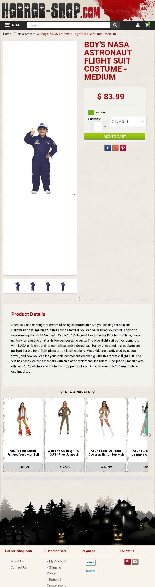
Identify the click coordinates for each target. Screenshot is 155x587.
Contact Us (19, 567)
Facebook (107, 148)
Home (7, 34)
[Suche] (115, 25)
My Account (57, 561)
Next (150, 435)
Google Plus (115, 148)
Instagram (135, 562)
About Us (17, 561)
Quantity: (94, 119)
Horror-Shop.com (51, 10)
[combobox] (73, 25)
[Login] (137, 25)
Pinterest (123, 148)
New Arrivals (26, 34)
